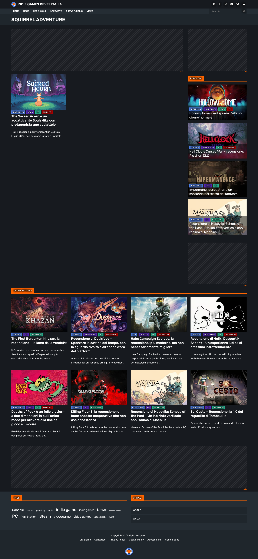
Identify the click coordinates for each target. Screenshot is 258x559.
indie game (66, 509)
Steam (45, 516)
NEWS (26, 11)
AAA (134, 335)
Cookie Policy (136, 539)
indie (50, 510)
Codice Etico (172, 539)
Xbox (112, 516)
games (30, 510)
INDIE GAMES (18, 112)
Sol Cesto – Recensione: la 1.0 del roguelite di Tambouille (217, 414)
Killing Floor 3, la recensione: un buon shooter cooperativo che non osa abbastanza (98, 416)
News (101, 510)
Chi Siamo (85, 539)
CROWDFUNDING (74, 11)
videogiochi (100, 517)
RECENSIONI (39, 11)
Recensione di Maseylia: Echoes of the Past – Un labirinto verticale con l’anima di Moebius (216, 228)
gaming (40, 510)
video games (82, 516)
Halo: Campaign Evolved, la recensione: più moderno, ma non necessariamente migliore (157, 343)
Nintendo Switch (115, 510)
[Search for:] (244, 11)
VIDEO (90, 11)
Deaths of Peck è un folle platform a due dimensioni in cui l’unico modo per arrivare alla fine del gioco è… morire (38, 418)
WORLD (137, 510)
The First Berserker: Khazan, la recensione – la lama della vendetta (39, 341)
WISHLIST (47, 112)
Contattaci (100, 539)
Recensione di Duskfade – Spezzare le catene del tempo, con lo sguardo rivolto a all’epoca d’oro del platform (98, 345)
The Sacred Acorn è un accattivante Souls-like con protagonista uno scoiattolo (33, 120)
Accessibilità (154, 539)
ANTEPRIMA (196, 109)
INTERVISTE (56, 11)
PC (38, 112)
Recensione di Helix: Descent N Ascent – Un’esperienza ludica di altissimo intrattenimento (216, 343)
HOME (16, 11)
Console (18, 510)
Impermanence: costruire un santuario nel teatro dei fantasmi (213, 192)
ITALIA (136, 519)
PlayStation (29, 516)
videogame (62, 517)
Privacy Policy (117, 539)
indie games (86, 510)
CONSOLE (195, 147)
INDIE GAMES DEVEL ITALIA (40, 4)
